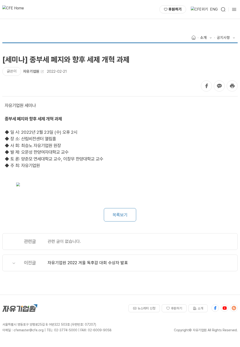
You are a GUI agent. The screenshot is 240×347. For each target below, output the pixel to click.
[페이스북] (215, 308)
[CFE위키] (199, 9)
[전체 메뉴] (234, 9)
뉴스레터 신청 (146, 308)
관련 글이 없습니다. (64, 241)
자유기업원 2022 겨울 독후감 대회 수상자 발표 (88, 262)
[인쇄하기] (232, 86)
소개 (200, 308)
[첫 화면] (13, 9)
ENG (214, 9)
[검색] (223, 9)
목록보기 (120, 214)
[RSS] (234, 308)
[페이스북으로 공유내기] (206, 86)
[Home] (193, 37)
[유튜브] (224, 308)
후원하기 (175, 9)
